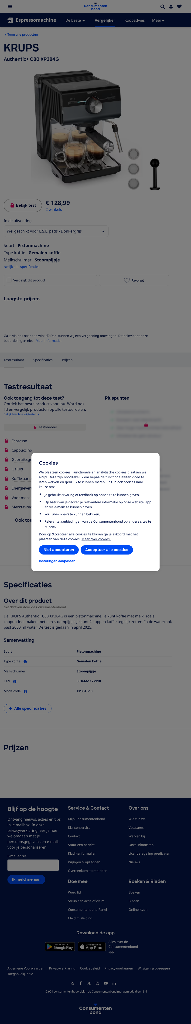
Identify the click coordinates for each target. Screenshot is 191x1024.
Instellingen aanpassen (57, 561)
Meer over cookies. (96, 539)
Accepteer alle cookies (106, 549)
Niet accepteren (59, 549)
